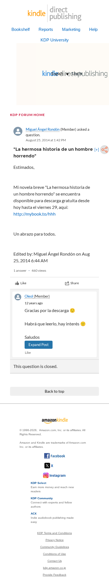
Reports (46, 29)
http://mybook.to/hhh (34, 213)
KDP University (55, 40)
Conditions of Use (54, 553)
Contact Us (55, 560)
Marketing (71, 29)
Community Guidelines (54, 546)
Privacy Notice (55, 540)
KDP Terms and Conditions (54, 533)
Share (74, 283)
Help (93, 29)
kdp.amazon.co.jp (54, 567)
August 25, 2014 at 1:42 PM (46, 140)
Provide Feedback (54, 574)
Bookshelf (20, 29)
